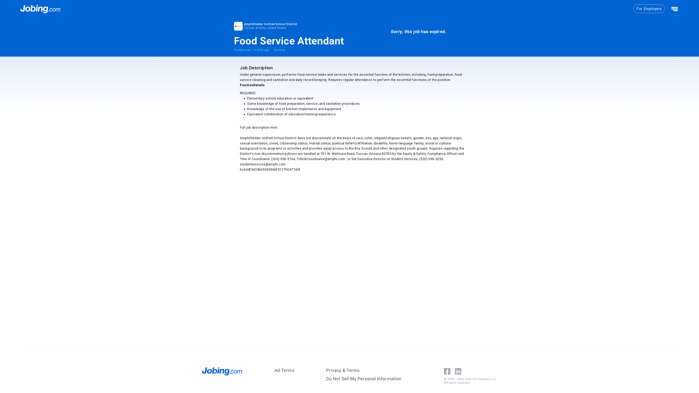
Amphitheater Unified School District (270, 24)
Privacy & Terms (343, 370)
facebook (447, 371)
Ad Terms (285, 370)
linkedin (458, 371)
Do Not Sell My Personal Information (363, 378)
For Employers (649, 9)
